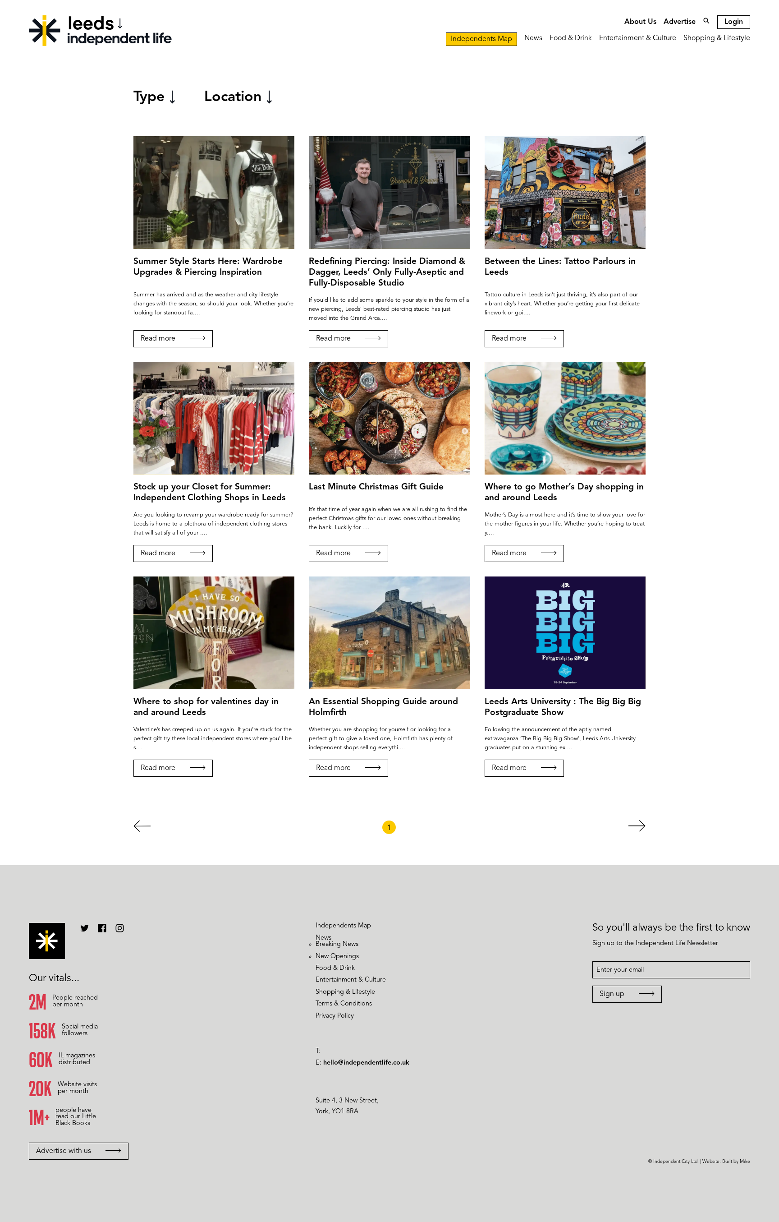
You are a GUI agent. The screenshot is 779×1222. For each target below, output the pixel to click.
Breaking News (337, 944)
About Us (640, 22)
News (533, 38)
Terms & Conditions (344, 1004)
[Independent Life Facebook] (102, 931)
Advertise (680, 22)
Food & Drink (571, 38)
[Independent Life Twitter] (84, 931)
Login (733, 22)
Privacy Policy (335, 1016)
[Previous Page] (142, 828)
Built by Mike (736, 1161)
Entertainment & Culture (637, 38)
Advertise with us (63, 1151)
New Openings (337, 956)
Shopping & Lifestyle (716, 38)
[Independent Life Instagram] (120, 931)
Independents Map (481, 39)
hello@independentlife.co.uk (366, 1063)
